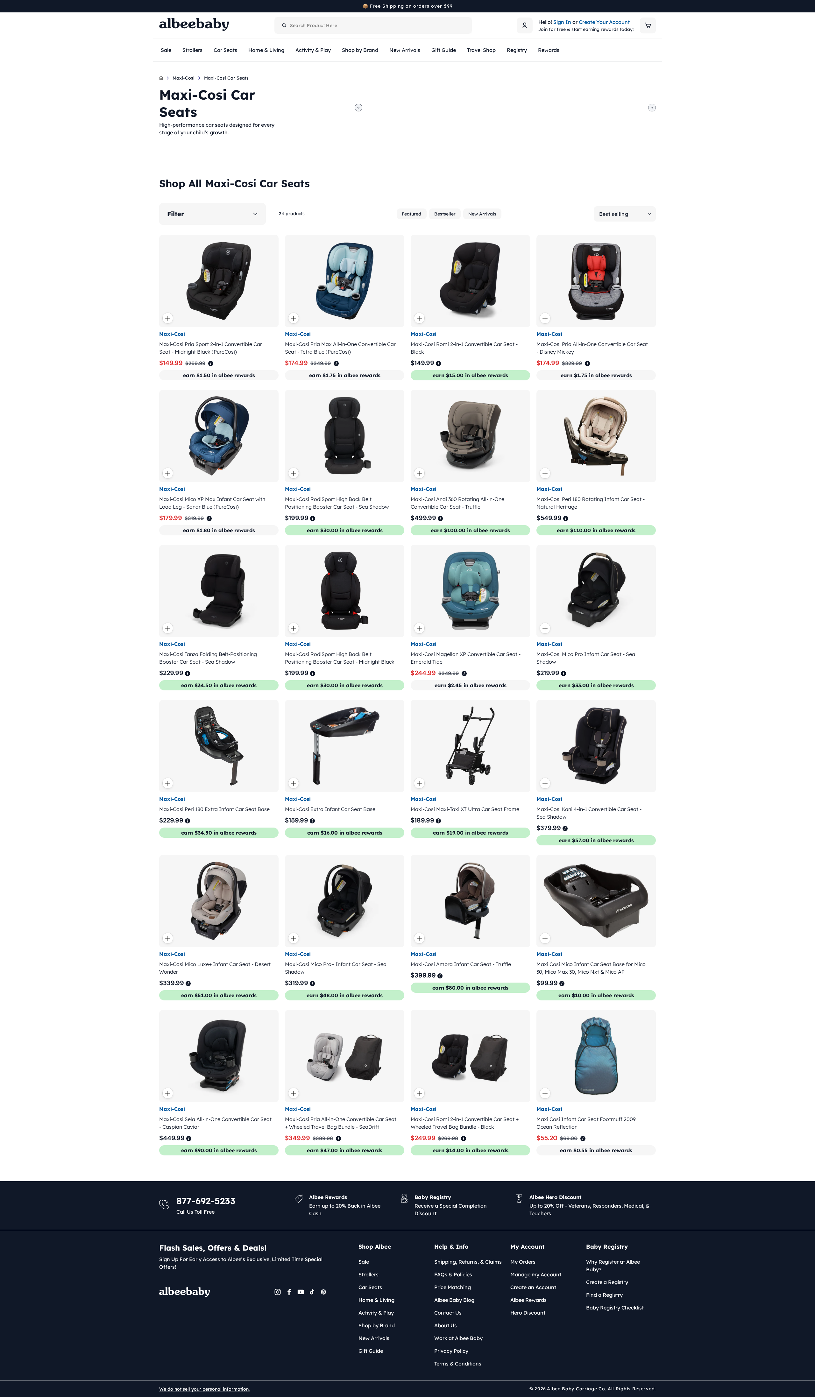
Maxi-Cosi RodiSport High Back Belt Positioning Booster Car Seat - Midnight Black (339, 658)
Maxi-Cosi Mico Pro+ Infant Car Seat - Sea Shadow (335, 968)
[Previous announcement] (161, 6)
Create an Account (533, 1287)
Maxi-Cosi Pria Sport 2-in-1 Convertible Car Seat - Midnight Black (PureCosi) (210, 348)
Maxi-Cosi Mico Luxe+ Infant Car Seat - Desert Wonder (215, 968)
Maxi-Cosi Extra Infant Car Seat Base (330, 809)
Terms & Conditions (457, 1363)
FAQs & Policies (453, 1274)
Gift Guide (370, 1351)
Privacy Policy (451, 1351)
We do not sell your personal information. (204, 1389)
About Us (445, 1325)
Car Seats (370, 1287)
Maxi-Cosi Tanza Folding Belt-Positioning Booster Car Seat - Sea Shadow (208, 658)
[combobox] (373, 25)
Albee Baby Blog (454, 1300)
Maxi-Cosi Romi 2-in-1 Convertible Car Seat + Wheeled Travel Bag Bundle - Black (465, 1123)
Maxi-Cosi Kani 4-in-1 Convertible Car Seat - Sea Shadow (588, 813)
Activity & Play (376, 1312)
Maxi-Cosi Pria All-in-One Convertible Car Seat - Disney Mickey (592, 348)
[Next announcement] (654, 6)
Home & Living (376, 1300)
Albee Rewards (528, 1300)
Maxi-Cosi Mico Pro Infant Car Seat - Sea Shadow (585, 658)
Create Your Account (604, 22)
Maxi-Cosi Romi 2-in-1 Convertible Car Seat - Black (464, 348)
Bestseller (445, 214)
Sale (363, 1262)
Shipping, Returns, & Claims (468, 1262)
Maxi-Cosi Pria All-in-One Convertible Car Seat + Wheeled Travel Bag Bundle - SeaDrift (340, 1123)
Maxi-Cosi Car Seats (226, 78)
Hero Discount (527, 1312)
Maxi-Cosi (184, 78)
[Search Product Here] (284, 25)
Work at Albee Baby (458, 1338)
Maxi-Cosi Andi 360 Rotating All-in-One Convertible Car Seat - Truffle (457, 503)
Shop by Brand (376, 1325)
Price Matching (452, 1287)
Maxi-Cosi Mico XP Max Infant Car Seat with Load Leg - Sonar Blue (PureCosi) (212, 503)
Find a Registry (604, 1295)
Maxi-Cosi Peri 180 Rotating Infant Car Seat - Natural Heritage (590, 503)
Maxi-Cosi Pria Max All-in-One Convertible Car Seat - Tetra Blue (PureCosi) (340, 348)
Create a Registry (607, 1282)
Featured (411, 214)
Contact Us (448, 1312)
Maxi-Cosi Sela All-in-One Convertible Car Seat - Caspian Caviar (215, 1123)
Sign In (562, 22)
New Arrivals (482, 214)
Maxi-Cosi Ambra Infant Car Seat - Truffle (461, 964)
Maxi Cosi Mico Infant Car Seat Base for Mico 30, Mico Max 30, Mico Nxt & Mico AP (591, 968)
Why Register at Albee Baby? (613, 1266)
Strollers (368, 1274)
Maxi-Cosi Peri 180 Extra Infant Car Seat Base (214, 809)
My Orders (522, 1262)
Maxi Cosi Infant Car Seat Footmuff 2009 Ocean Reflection (586, 1123)
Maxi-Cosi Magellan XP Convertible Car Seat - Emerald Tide (466, 658)
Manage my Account (535, 1274)
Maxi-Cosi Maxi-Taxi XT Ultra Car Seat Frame (465, 809)
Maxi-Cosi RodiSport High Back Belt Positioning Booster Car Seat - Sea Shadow (337, 503)
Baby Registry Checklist (615, 1307)
